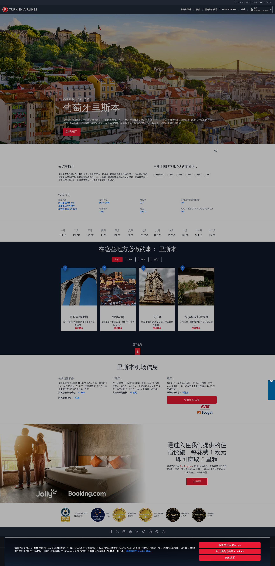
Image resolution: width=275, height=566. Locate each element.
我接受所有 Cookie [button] (230, 545)
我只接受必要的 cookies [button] (230, 551)
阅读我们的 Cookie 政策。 (139, 551)
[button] (230, 558)
